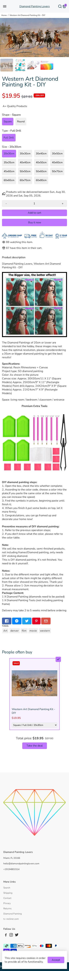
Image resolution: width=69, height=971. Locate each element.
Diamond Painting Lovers (34, 6)
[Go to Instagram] (11, 935)
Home (4, 15)
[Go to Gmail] (46, 621)
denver (14, 631)
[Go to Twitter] (26, 621)
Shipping (7, 892)
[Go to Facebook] (6, 621)
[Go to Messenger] (16, 621)
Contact (7, 898)
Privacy (7, 903)
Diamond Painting (12, 913)
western (45, 631)
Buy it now (34, 222)
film (24, 631)
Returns (7, 908)
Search (6, 887)
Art (5, 631)
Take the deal (34, 746)
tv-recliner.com (11, 918)
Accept (56, 960)
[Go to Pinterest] (36, 621)
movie (33, 631)
